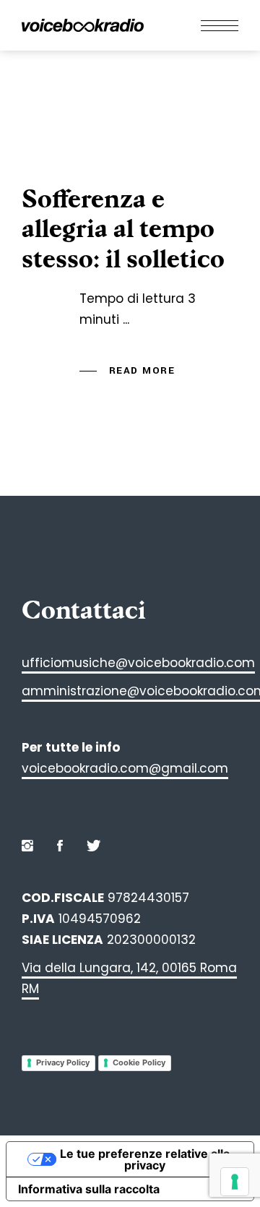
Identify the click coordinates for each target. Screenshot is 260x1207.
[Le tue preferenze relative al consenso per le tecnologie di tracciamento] (234, 1181)
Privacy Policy (63, 1062)
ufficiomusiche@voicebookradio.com (138, 662)
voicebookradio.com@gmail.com (125, 768)
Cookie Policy (139, 1062)
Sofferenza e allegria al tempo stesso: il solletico (123, 229)
